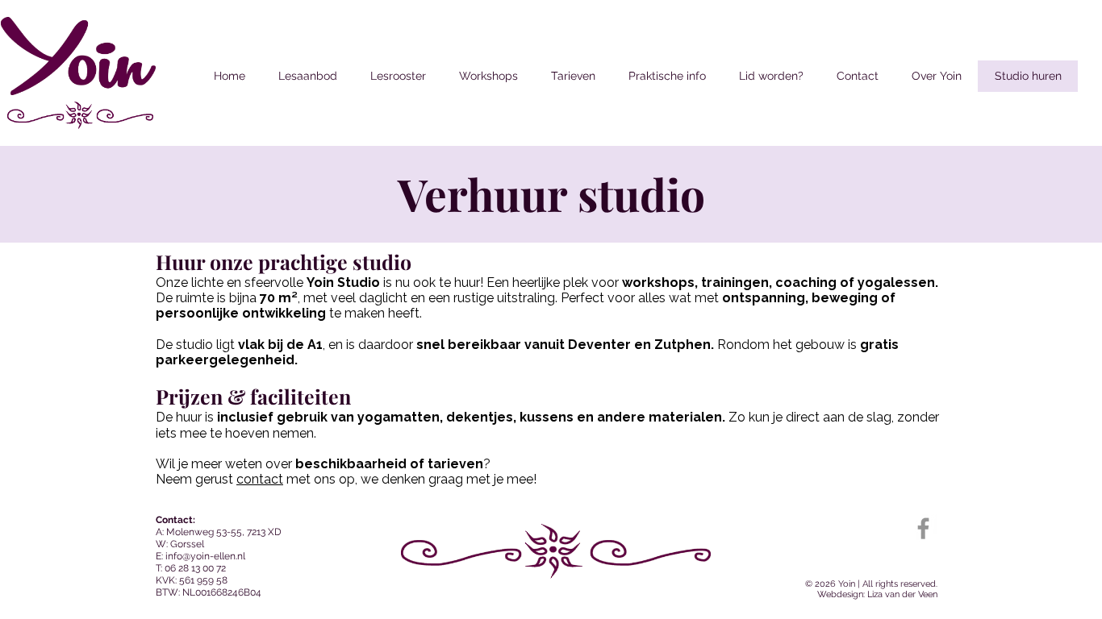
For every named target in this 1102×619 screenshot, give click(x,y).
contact (259, 479)
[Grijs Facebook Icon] (923, 528)
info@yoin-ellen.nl (205, 556)
